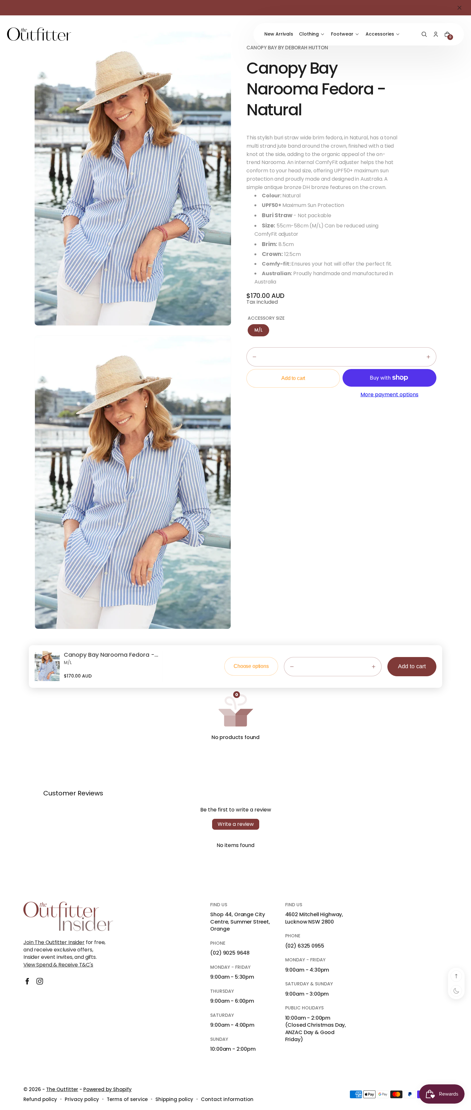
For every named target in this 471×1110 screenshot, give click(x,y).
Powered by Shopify (107, 1089)
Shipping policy (174, 1099)
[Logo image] (39, 34)
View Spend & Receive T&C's (58, 964)
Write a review (236, 824)
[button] (424, 34)
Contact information (227, 1099)
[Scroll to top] (456, 976)
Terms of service (127, 1099)
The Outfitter (62, 1089)
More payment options (389, 395)
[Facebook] (27, 981)
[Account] (436, 34)
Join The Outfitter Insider (54, 942)
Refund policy (40, 1099)
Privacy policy (82, 1099)
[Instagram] (40, 981)
